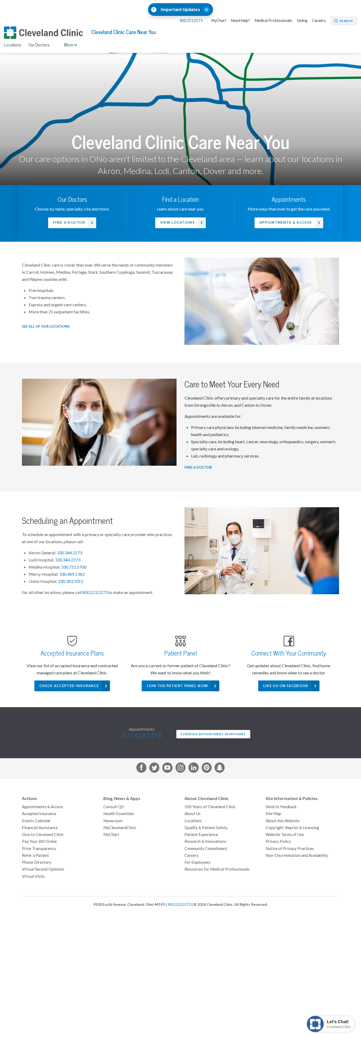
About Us (192, 813)
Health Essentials (118, 813)
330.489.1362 (72, 574)
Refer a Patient (35, 855)
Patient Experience (201, 834)
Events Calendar (36, 820)
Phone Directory (37, 862)
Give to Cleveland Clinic (43, 834)
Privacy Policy (278, 841)
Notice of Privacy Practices (290, 848)
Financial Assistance (40, 827)
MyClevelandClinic (119, 827)
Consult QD (113, 806)
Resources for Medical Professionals (216, 869)
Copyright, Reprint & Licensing (292, 827)
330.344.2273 (69, 552)
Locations (12, 45)
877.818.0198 (141, 735)
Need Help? (240, 20)
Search (346, 21)
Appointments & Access (286, 222)
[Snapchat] (220, 768)
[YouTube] (167, 768)
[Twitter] (154, 768)
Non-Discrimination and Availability (297, 855)
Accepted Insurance (39, 813)
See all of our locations (46, 326)
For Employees (197, 862)
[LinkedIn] (193, 768)
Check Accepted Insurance (69, 686)
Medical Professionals (273, 20)
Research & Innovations (205, 841)
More (69, 45)
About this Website (282, 820)
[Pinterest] (207, 768)
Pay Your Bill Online (39, 841)
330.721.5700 (73, 567)
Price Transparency (39, 848)
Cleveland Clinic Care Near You (123, 32)
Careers (319, 20)
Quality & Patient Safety (206, 827)
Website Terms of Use (285, 834)
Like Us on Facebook (285, 686)
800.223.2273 (191, 20)
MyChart (218, 20)
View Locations (177, 222)
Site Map (273, 813)
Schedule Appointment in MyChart (213, 734)
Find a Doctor (69, 222)
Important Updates (180, 9)
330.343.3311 (70, 581)
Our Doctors (39, 45)
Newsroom (112, 820)
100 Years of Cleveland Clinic (210, 806)
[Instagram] (180, 768)
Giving (302, 20)
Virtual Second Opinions (43, 869)
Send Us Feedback (281, 806)
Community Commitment (205, 848)
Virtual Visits (33, 876)
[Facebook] (141, 768)
